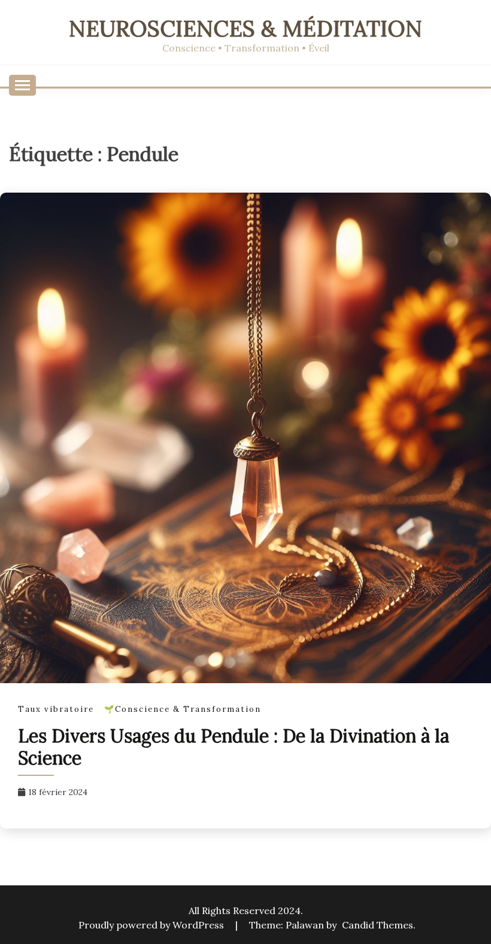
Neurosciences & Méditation (245, 28)
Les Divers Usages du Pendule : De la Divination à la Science (233, 747)
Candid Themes (377, 925)
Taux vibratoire (56, 709)
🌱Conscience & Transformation (182, 709)
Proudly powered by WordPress (152, 925)
